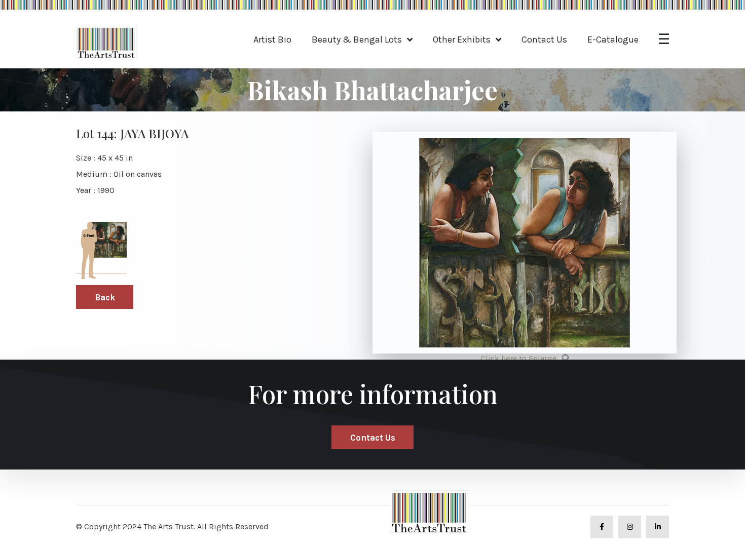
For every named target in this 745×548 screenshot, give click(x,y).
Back (105, 297)
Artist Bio (272, 39)
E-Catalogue (613, 39)
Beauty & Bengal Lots (357, 39)
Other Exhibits (462, 39)
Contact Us (544, 39)
